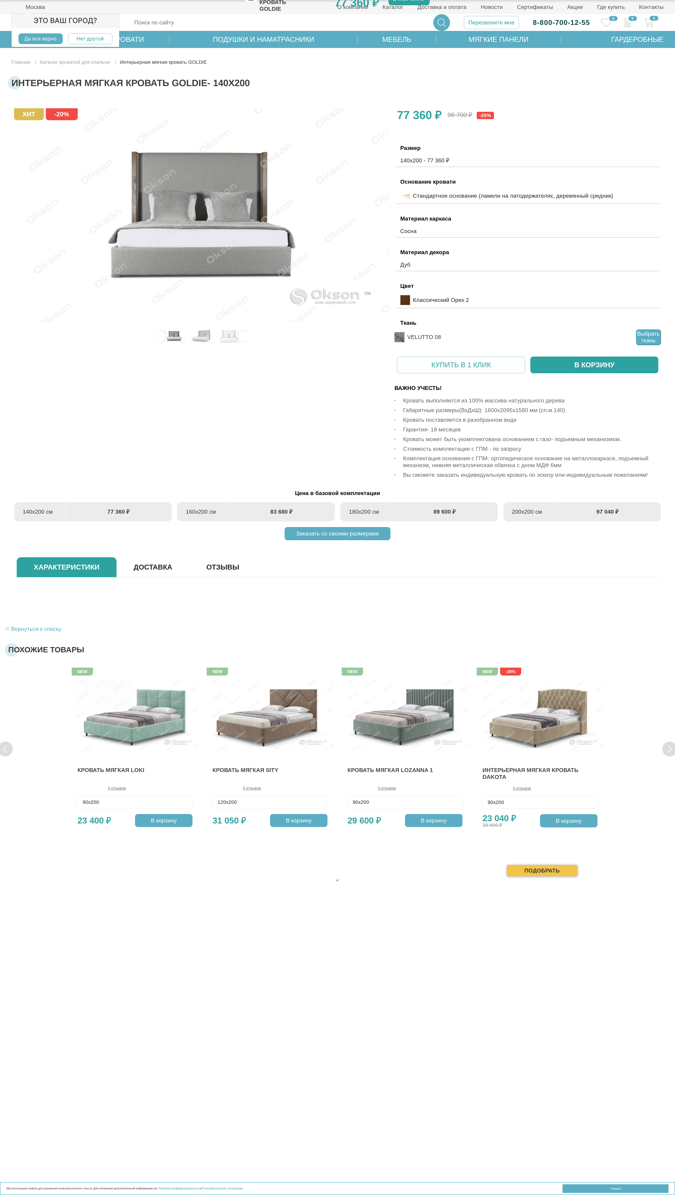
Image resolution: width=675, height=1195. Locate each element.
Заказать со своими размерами (337, 533)
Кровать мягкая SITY (245, 770)
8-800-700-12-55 (561, 22)
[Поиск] (441, 22)
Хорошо (615, 1188)
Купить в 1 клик (461, 365)
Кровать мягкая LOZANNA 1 (390, 770)
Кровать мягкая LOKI (111, 770)
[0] (606, 22)
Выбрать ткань (648, 337)
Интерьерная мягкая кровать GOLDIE (201, 215)
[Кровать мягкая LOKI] (135, 715)
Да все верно (40, 39)
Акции (575, 7)
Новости (492, 7)
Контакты (651, 7)
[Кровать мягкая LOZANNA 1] (405, 715)
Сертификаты (535, 7)
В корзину (594, 365)
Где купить (611, 7)
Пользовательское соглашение (222, 1188)
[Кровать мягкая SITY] (270, 715)
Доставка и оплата (442, 7)
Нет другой (90, 39)
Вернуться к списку (35, 629)
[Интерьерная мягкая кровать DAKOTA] (540, 715)
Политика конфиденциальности (179, 1188)
